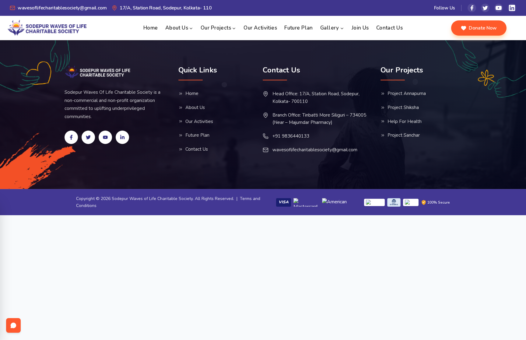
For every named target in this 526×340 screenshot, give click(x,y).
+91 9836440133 (290, 136)
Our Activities (260, 27)
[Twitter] (485, 8)
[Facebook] (472, 8)
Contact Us (389, 27)
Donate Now (483, 28)
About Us (176, 27)
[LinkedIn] (512, 8)
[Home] (98, 72)
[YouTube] (498, 8)
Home (150, 27)
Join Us (360, 27)
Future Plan (298, 27)
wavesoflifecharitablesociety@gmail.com (314, 150)
